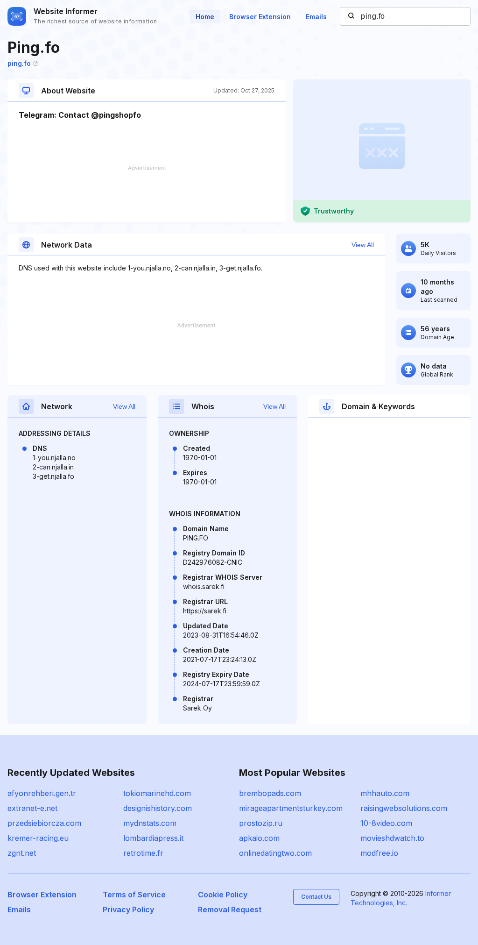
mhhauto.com (384, 793)
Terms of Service (134, 894)
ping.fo (19, 63)
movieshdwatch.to (392, 838)
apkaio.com (259, 838)
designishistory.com (157, 808)
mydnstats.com (149, 823)
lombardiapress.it (153, 838)
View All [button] (362, 245)
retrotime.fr (143, 853)
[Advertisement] (146, 194)
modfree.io (379, 853)
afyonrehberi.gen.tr (41, 793)
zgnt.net (21, 853)
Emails (316, 17)
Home (205, 17)
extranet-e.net (32, 808)
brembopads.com (270, 793)
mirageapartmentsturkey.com (291, 808)
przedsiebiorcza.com (44, 823)
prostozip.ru (260, 823)
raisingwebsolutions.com (403, 808)
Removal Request (229, 909)
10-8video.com (386, 823)
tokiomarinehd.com (157, 793)
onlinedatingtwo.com (275, 853)
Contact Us (316, 896)
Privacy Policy (128, 909)
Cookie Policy (222, 894)
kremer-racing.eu (38, 838)
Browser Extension (260, 17)
